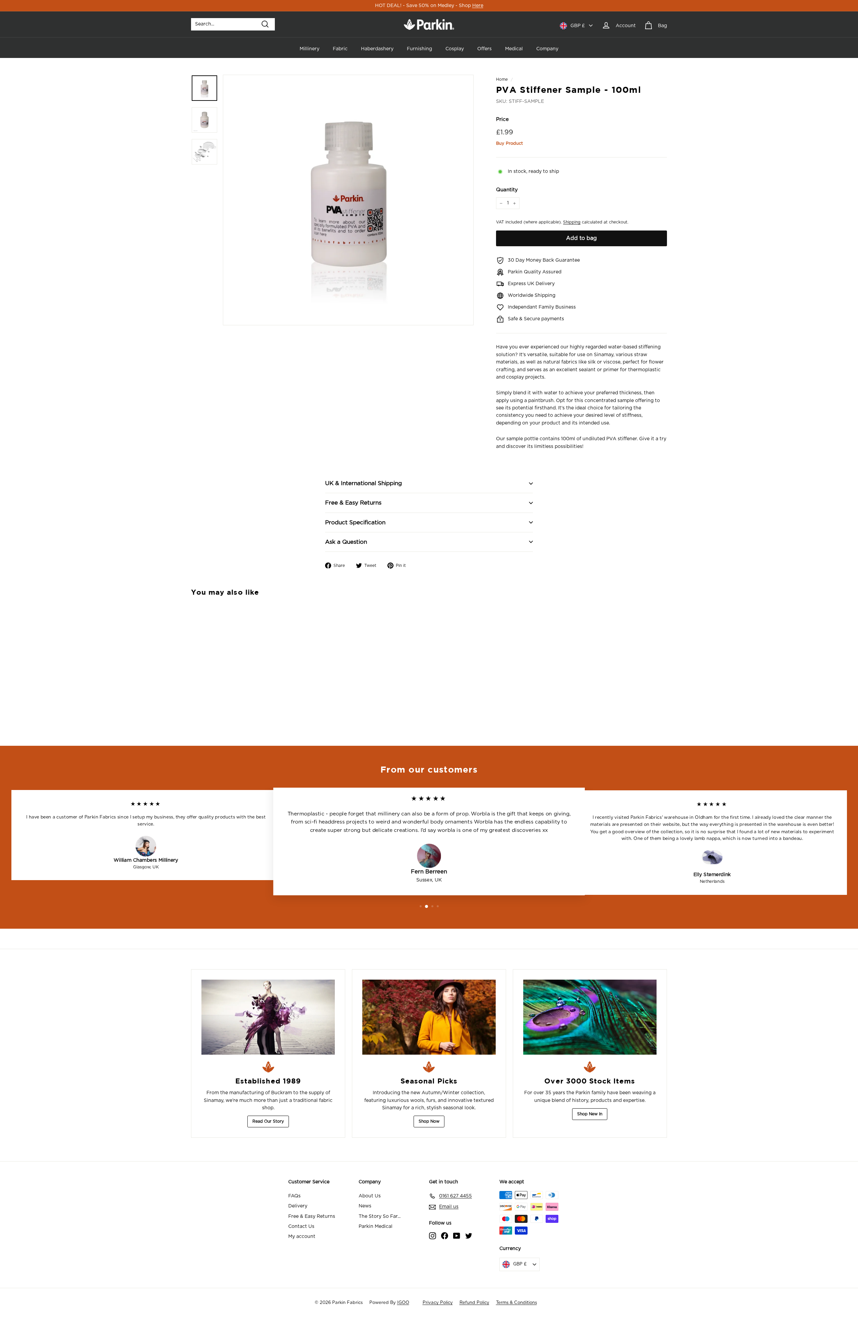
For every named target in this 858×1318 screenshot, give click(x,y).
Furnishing (419, 49)
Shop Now (429, 1121)
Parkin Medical (375, 1226)
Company (547, 49)
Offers (484, 49)
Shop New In (589, 1114)
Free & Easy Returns (353, 503)
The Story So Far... (380, 1216)
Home (502, 79)
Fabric (340, 49)
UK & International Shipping (363, 483)
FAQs (294, 1196)
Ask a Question (346, 542)
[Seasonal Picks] (429, 1017)
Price (502, 119)
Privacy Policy (438, 1303)
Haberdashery (377, 49)
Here (477, 5)
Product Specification (355, 522)
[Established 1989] (268, 1017)
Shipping (571, 222)
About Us (370, 1196)
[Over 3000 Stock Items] (590, 1017)
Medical (514, 49)
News (365, 1206)
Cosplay (454, 49)
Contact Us (301, 1226)
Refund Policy (474, 1303)
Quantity (507, 189)
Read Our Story (268, 1121)
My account (301, 1236)
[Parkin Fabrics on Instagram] (432, 1235)
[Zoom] (348, 200)
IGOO (403, 1303)
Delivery (297, 1206)
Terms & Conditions (516, 1303)
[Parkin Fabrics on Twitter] (468, 1235)
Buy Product (509, 143)
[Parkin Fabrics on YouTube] (456, 1235)
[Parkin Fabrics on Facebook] (444, 1235)
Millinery (309, 49)
